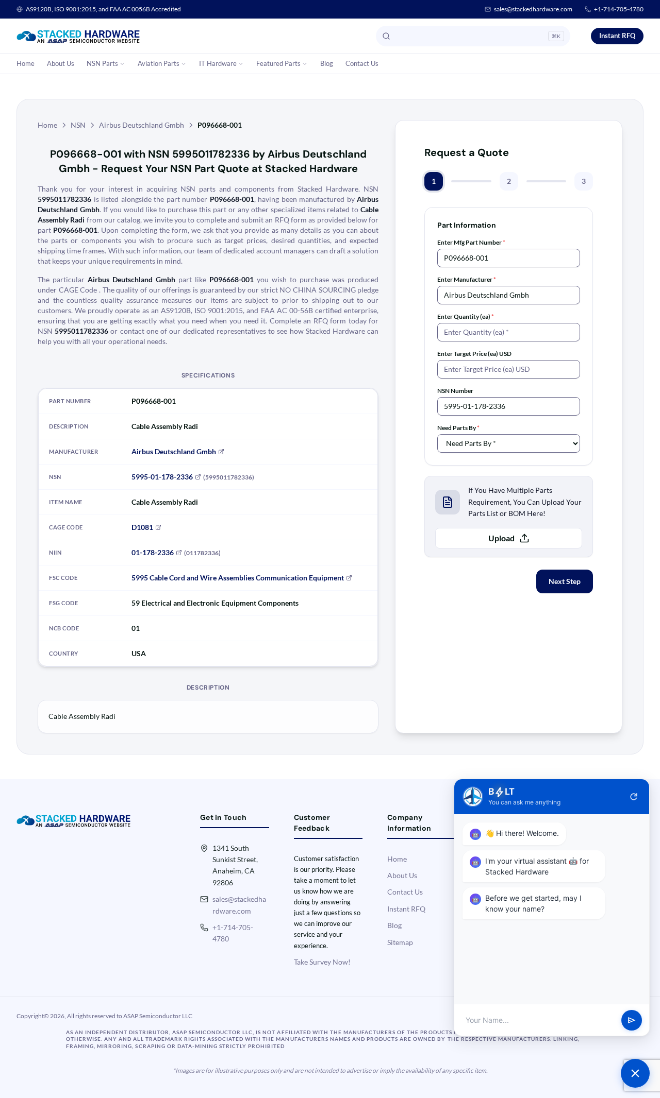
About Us (60, 63)
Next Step (565, 581)
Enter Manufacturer (466, 279)
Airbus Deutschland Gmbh (141, 125)
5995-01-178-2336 (162, 476)
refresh (634, 797)
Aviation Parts (158, 63)
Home (25, 63)
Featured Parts (278, 63)
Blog (326, 63)
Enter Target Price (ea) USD (474, 353)
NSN (78, 125)
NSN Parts (102, 63)
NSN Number (455, 390)
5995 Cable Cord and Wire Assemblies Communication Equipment (237, 577)
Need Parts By (458, 428)
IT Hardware (218, 63)
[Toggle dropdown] (122, 64)
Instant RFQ (617, 35)
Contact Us (361, 63)
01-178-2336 (152, 552)
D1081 (142, 527)
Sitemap (400, 942)
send (631, 1020)
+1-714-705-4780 (619, 9)
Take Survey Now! (322, 961)
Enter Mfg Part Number (471, 242)
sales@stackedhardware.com (533, 9)
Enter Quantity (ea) (465, 316)
